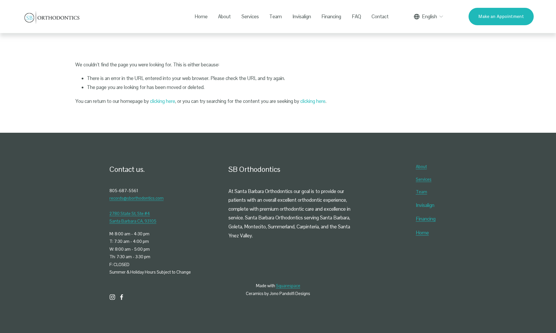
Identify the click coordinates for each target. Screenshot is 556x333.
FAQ (356, 16)
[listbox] (429, 16)
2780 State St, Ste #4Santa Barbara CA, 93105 (132, 217)
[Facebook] (122, 297)
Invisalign (301, 16)
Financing (331, 16)
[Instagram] (112, 297)
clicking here (162, 101)
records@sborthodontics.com (136, 198)
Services (250, 16)
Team (275, 16)
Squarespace (288, 285)
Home (201, 16)
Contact (380, 16)
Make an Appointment (501, 16)
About (224, 16)
